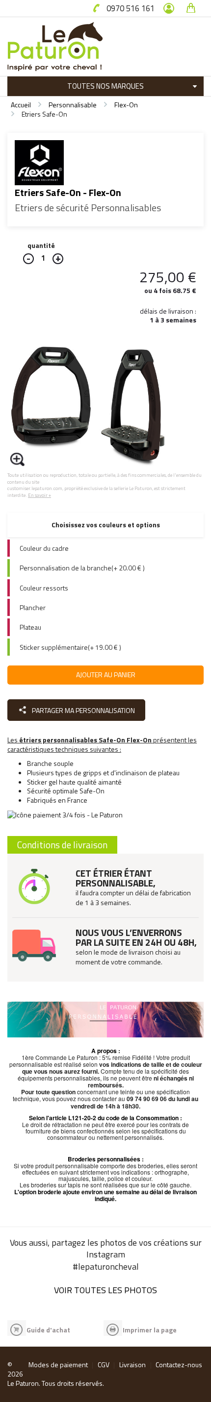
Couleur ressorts (44, 588)
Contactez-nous (179, 1364)
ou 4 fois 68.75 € (170, 290)
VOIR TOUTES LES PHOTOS (105, 1290)
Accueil (21, 104)
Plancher (33, 607)
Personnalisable (73, 104)
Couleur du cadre (44, 548)
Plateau (30, 627)
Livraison (132, 1364)
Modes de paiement (58, 1364)
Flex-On (126, 104)
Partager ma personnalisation (82, 710)
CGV (103, 1364)
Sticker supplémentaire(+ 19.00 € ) (70, 647)
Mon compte (169, 8)
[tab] (105, 548)
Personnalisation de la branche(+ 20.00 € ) (82, 568)
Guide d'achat (48, 1330)
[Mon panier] (191, 8)
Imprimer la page (150, 1330)
